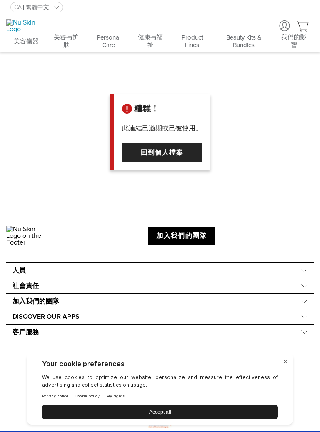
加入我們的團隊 (182, 236)
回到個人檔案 (162, 152)
